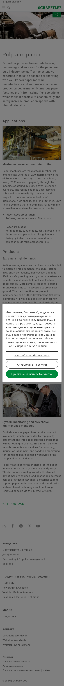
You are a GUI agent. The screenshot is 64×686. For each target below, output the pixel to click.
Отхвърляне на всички (32, 364)
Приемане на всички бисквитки (32, 374)
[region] (32, 343)
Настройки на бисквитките (31, 355)
